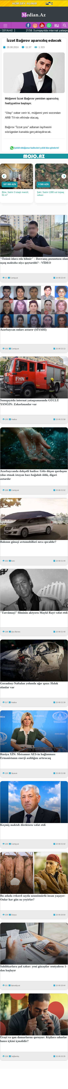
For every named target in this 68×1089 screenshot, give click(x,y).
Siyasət (14, 773)
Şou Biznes (15, 632)
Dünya (14, 915)
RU (56, 25)
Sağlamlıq (15, 1056)
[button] (4, 176)
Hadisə (14, 419)
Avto (13, 561)
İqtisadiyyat (15, 985)
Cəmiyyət (14, 278)
